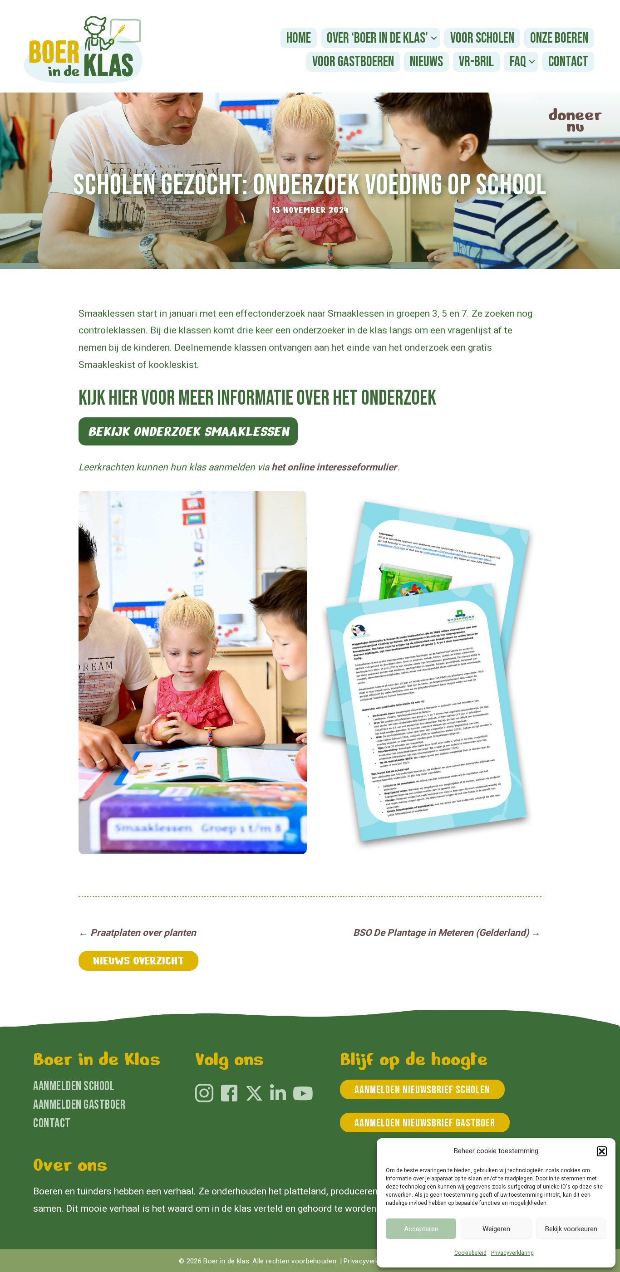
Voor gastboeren (353, 62)
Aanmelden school (73, 1086)
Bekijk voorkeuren (571, 1229)
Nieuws (426, 62)
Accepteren (421, 1229)
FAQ (518, 62)
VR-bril (476, 62)
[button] (601, 1151)
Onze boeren (559, 38)
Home (298, 38)
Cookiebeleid (470, 1253)
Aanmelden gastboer (79, 1104)
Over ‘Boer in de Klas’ (377, 38)
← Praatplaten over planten (137, 932)
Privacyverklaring (512, 1253)
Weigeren (496, 1229)
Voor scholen (482, 38)
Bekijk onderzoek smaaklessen (188, 431)
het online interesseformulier (334, 467)
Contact (568, 62)
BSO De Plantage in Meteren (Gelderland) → (447, 932)
